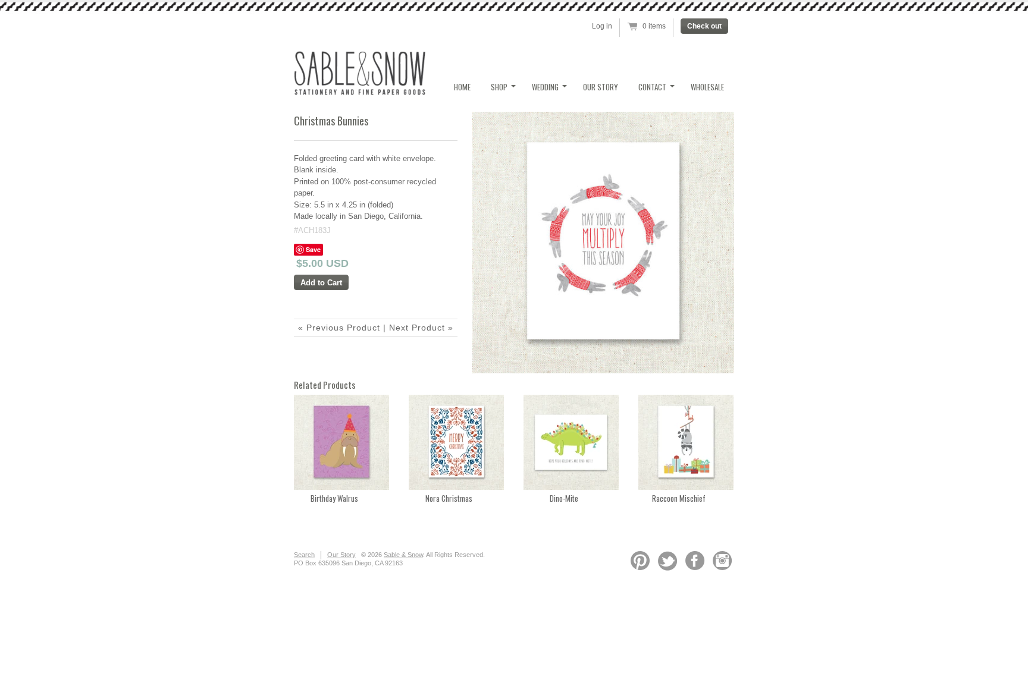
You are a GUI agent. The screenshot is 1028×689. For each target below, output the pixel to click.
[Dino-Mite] (571, 487)
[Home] (359, 92)
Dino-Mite (564, 498)
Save (313, 249)
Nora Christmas (448, 498)
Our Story (600, 87)
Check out (704, 26)
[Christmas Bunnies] (603, 242)
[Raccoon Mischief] (686, 487)
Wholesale (707, 87)
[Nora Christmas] (456, 487)
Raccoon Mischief (679, 498)
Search (304, 554)
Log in (602, 26)
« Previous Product (339, 327)
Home (462, 87)
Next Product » (421, 327)
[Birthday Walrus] (341, 487)
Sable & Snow (403, 554)
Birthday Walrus (334, 498)
